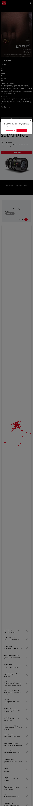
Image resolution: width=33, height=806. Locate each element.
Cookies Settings (10, 130)
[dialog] (16, 126)
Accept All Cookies (21, 130)
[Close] (30, 120)
